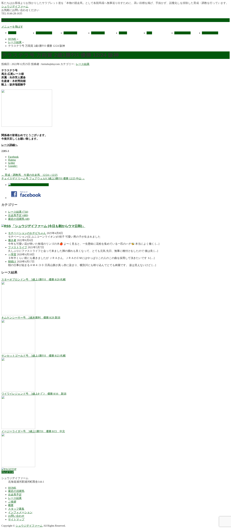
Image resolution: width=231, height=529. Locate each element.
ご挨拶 (12, 501)
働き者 (12, 240)
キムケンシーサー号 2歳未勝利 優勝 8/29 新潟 (30, 317)
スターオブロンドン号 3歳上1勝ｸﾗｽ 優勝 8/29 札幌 (33, 279)
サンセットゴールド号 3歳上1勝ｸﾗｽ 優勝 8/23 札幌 (33, 355)
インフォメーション (20, 512)
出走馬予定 (15, 494)
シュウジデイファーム (14, 6)
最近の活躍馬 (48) (18, 218)
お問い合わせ (16, 515)
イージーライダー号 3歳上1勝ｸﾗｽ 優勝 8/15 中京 (33, 431)
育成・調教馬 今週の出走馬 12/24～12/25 (29, 174)
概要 (11, 505)
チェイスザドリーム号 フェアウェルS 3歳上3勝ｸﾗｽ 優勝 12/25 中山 (43, 178)
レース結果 (82, 64)
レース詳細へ (9, 145)
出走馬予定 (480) (18, 215)
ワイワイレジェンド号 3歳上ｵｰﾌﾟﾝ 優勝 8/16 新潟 (33, 393)
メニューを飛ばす (12, 26)
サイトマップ (16, 519)
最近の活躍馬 (16, 491)
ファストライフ (17, 247)
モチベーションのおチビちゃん (27, 233)
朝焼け (12, 261)
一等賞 (12, 254)
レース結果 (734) (18, 211)
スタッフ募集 (16, 508)
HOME (12, 487)
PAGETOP (7, 472)
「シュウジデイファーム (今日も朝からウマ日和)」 (48, 226)
